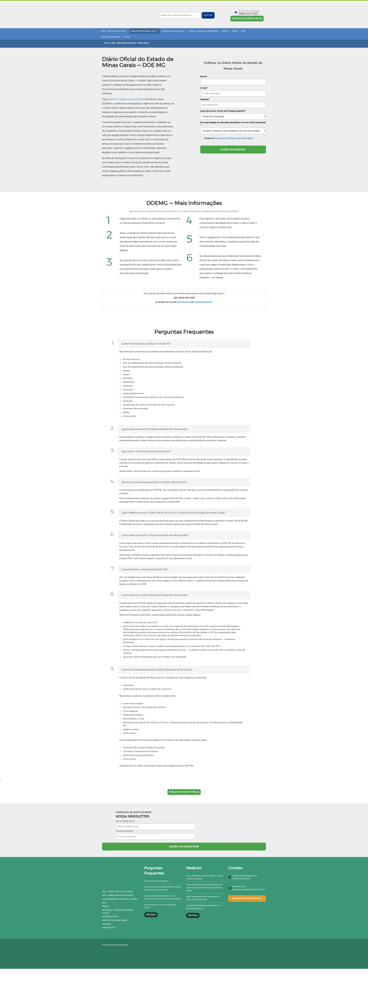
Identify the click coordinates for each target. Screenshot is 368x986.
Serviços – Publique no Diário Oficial (204, 31)
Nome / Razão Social (125, 821)
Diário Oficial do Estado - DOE (143, 31)
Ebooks (235, 31)
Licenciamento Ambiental (172, 31)
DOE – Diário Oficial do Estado (123, 43)
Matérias (225, 31)
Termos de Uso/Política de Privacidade (233, 138)
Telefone (204, 100)
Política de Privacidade (114, 920)
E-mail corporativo (124, 831)
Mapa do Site (108, 928)
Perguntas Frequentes (110, 37)
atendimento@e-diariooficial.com (194, 302)
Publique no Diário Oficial (247, 19)
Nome (203, 77)
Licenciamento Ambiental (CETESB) (119, 899)
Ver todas (151, 914)
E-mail (203, 88)
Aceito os (229, 138)
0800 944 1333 (248, 13)
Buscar (208, 15)
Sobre (243, 31)
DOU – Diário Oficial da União (113, 31)
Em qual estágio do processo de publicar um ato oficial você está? (233, 124)
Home (107, 43)
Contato (126, 37)
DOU (104, 903)
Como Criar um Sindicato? (156, 881)
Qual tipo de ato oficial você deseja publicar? (223, 111)
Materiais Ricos (110, 917)
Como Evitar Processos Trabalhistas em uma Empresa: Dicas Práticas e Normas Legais (204, 888)
